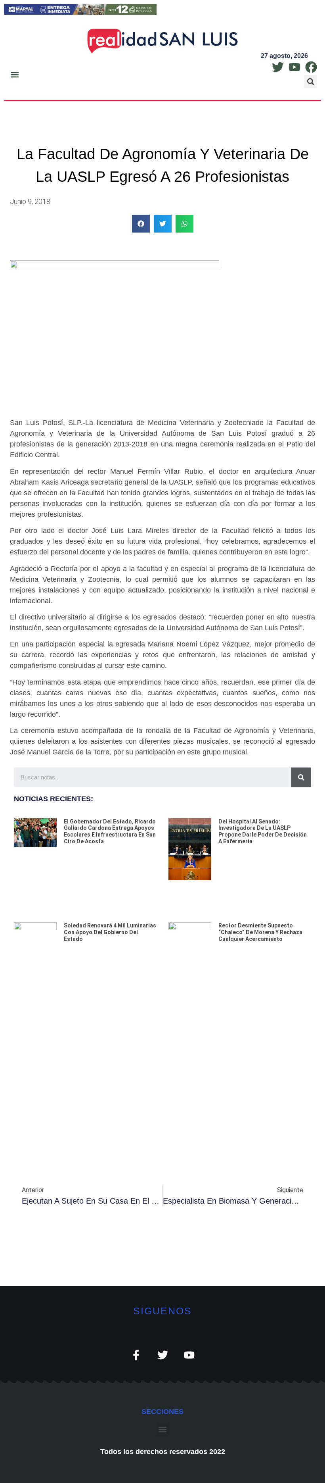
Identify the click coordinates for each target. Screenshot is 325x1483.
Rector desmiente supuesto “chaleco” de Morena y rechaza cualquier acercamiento (260, 932)
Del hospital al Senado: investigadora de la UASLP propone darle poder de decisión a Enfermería (262, 831)
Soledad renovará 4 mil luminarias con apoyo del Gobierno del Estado (110, 932)
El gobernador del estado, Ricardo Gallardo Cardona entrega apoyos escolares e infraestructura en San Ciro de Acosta (110, 831)
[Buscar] (301, 777)
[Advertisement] (162, 1074)
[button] (14, 74)
